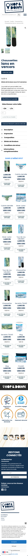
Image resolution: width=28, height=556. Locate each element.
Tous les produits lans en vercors (14, 124)
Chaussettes (18, 21)
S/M (5, 108)
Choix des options (7, 184)
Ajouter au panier (8, 117)
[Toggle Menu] (25, 15)
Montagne (4, 516)
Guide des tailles (7, 72)
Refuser (14, 546)
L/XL (11, 108)
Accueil (7, 21)
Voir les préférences (14, 550)
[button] (25, 523)
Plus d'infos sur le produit (9, 99)
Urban (2, 518)
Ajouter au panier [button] (21, 250)
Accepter (14, 542)
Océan (3, 520)
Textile (12, 21)
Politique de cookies (13, 554)
